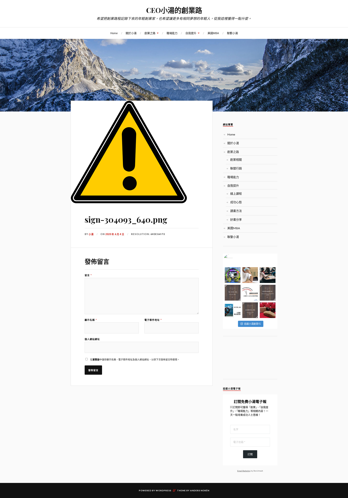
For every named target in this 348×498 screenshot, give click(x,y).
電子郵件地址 (153, 320)
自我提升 (190, 33)
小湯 (91, 234)
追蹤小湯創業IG (252, 323)
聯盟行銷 (236, 168)
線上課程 (236, 193)
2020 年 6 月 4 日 (114, 234)
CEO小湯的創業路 (174, 10)
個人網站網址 (92, 339)
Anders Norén (199, 490)
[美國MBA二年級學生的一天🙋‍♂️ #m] (250, 275)
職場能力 (172, 33)
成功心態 (236, 202)
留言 (88, 275)
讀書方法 (236, 210)
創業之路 (149, 33)
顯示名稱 (91, 320)
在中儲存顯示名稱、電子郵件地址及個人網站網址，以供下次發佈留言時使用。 (135, 359)
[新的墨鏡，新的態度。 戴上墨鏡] (268, 310)
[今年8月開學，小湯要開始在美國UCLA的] (268, 275)
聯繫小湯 (232, 33)
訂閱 (250, 454)
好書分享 (236, 219)
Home (114, 33)
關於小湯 (131, 33)
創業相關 (236, 159)
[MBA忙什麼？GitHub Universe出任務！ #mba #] (233, 275)
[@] (234, 259)
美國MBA (213, 33)
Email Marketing (243, 471)
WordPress (163, 490)
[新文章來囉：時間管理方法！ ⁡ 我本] (250, 293)
